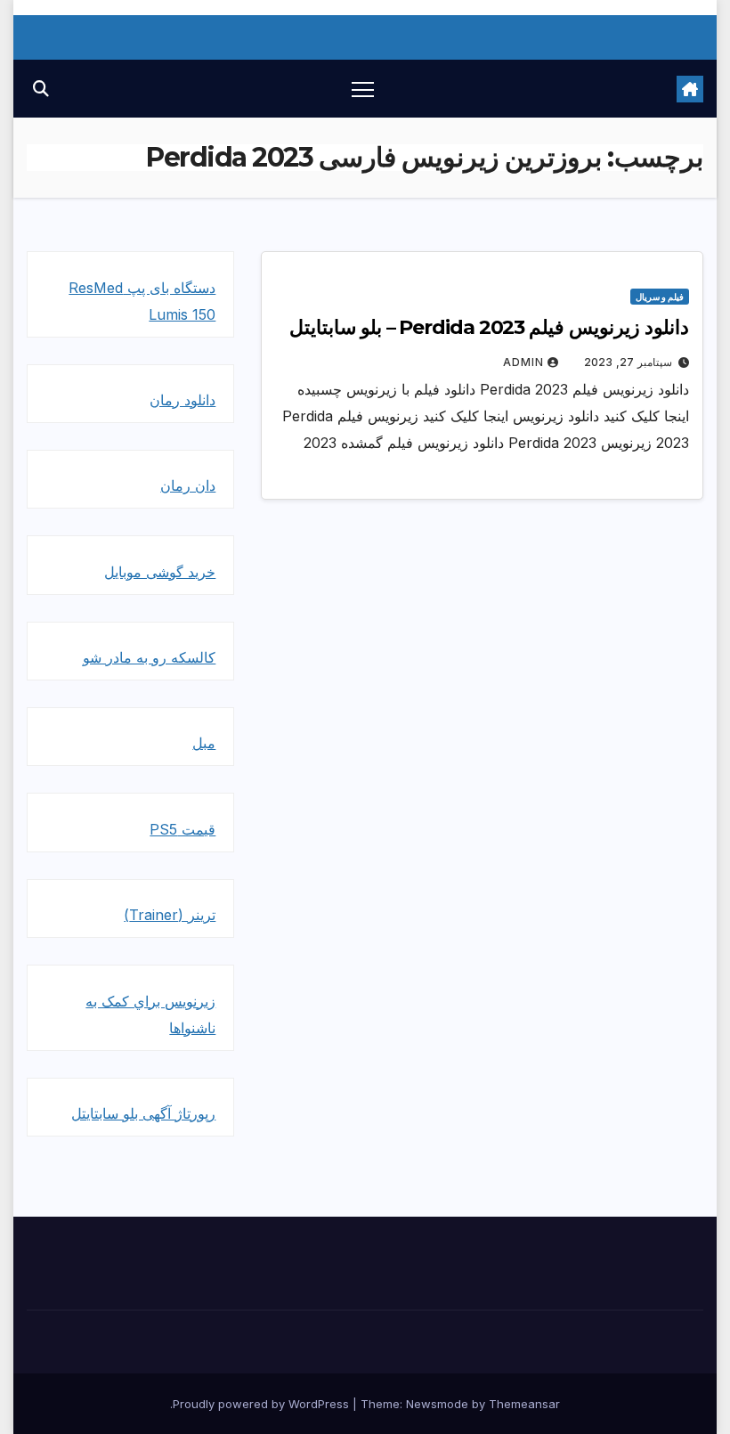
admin (523, 362)
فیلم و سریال (660, 296)
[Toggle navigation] (363, 88)
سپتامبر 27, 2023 (628, 362)
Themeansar (524, 1404)
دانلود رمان (182, 400)
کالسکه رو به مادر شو (149, 657)
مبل (203, 743)
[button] (41, 88)
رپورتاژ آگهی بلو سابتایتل (143, 1113)
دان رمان (187, 485)
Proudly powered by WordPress (263, 1404)
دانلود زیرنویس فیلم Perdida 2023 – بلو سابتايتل (489, 327)
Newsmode (437, 1404)
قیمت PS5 (182, 829)
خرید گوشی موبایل (159, 572)
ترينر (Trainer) (169, 915)
